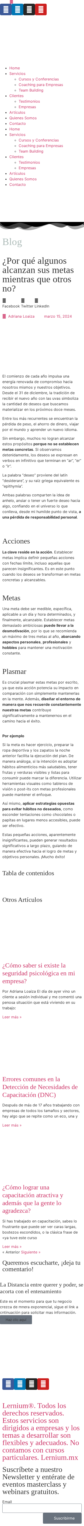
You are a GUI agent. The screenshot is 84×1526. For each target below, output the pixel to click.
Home (14, 68)
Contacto (17, 123)
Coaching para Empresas (41, 84)
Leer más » (12, 1017)
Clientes (16, 95)
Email (7, 1502)
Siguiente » (31, 1252)
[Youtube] (41, 9)
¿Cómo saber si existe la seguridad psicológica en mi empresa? (38, 973)
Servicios (17, 73)
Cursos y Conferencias (39, 79)
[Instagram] (29, 9)
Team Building (31, 90)
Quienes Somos (23, 118)
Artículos (17, 112)
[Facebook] (6, 9)
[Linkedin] (17, 9)
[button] (11, 303)
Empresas (27, 106)
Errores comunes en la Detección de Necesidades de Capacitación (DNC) (40, 1086)
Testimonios (29, 101)
